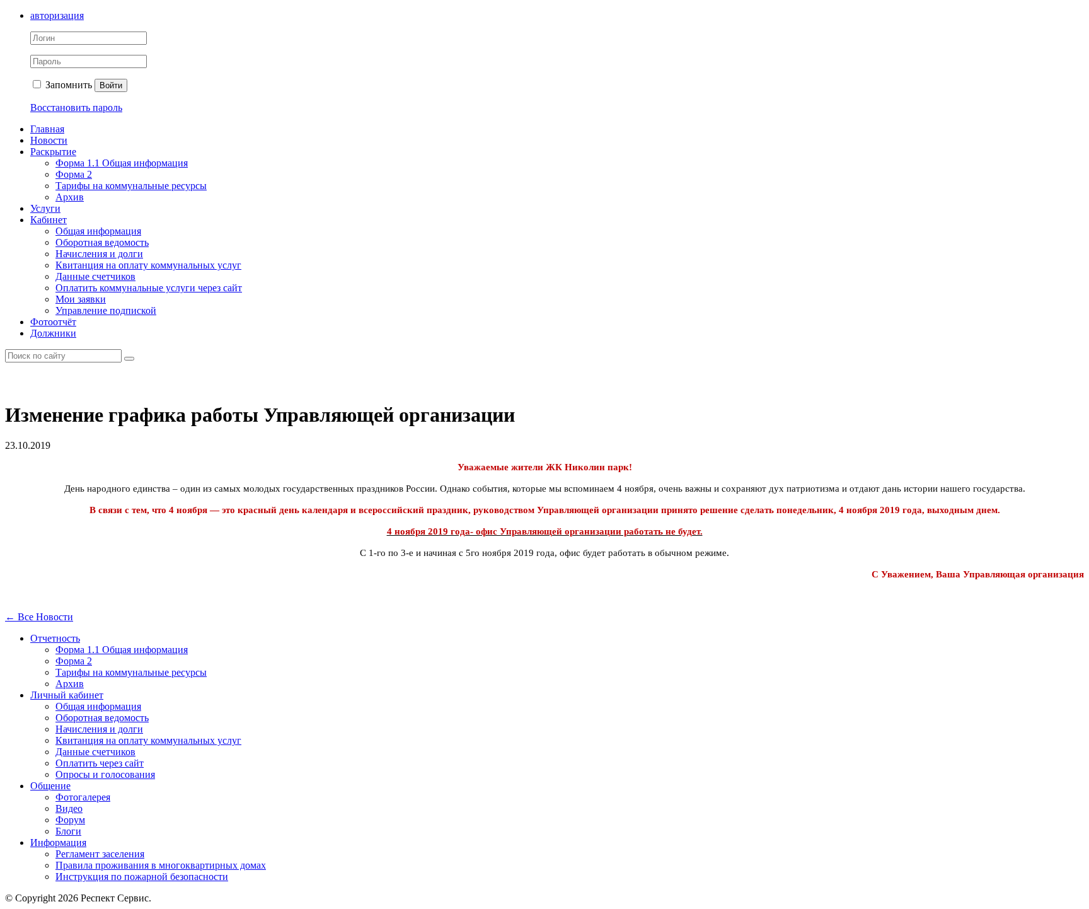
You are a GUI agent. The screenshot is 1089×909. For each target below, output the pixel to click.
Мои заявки (80, 299)
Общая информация (98, 231)
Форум (70, 819)
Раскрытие (53, 151)
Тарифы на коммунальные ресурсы (131, 185)
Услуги (45, 208)
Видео (69, 808)
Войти (111, 85)
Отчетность (55, 638)
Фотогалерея (82, 797)
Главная (47, 129)
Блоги (68, 831)
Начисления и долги (99, 253)
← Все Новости (39, 616)
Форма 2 (73, 174)
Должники (53, 333)
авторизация (57, 15)
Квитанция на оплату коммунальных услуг (148, 265)
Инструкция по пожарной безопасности (141, 876)
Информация (58, 842)
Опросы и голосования (105, 774)
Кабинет (48, 219)
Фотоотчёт (53, 321)
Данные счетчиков (95, 276)
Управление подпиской (105, 310)
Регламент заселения (99, 853)
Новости (48, 140)
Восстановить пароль (76, 107)
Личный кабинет (66, 695)
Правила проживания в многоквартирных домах (160, 865)
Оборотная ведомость (102, 242)
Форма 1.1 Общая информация (121, 163)
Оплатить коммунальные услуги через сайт (148, 287)
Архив (69, 197)
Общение (50, 785)
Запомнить (67, 84)
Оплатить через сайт (99, 763)
